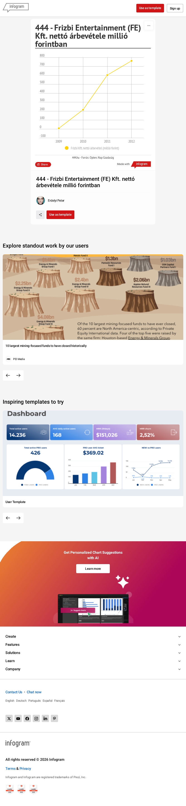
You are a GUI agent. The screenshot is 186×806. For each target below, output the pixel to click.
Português (34, 700)
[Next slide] (18, 375)
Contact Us (13, 692)
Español (47, 700)
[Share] (40, 214)
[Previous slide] (8, 375)
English (9, 700)
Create (10, 636)
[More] (148, 25)
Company (12, 669)
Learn (10, 661)
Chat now (34, 692)
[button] (93, 148)
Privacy (25, 768)
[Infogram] (16, 8)
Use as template (150, 8)
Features (12, 644)
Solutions (12, 653)
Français (59, 700)
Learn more (93, 568)
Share (44, 164)
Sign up (175, 8)
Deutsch (21, 700)
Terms (10, 768)
